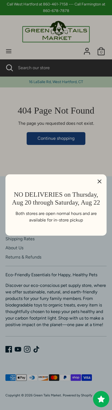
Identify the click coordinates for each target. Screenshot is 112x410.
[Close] (99, 181)
